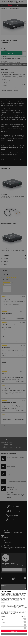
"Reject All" (2, 601)
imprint (14, 613)
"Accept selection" (10, 609)
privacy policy (7, 613)
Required (3, 616)
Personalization (4, 625)
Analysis (2, 619)
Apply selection (14, 634)
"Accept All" (21, 605)
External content (4, 628)
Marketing (3, 622)
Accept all (14, 631)
